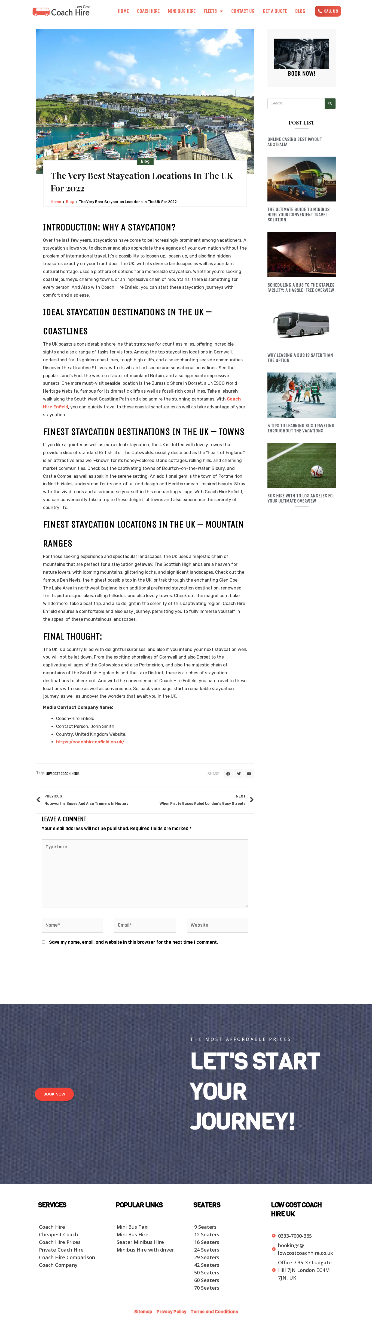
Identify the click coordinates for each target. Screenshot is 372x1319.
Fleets (210, 11)
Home (123, 11)
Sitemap (144, 1312)
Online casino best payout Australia (294, 141)
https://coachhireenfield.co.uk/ (90, 741)
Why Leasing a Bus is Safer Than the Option (300, 357)
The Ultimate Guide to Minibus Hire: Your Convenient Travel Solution (298, 214)
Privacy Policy (172, 1312)
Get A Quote (275, 11)
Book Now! (301, 73)
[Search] (330, 103)
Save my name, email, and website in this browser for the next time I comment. (133, 942)
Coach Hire (148, 11)
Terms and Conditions (214, 1312)
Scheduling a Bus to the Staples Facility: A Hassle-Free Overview (300, 287)
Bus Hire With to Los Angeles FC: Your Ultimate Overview (300, 498)
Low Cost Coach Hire (62, 773)
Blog (300, 11)
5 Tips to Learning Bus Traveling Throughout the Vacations (300, 428)
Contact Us (243, 11)
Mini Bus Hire (182, 11)
